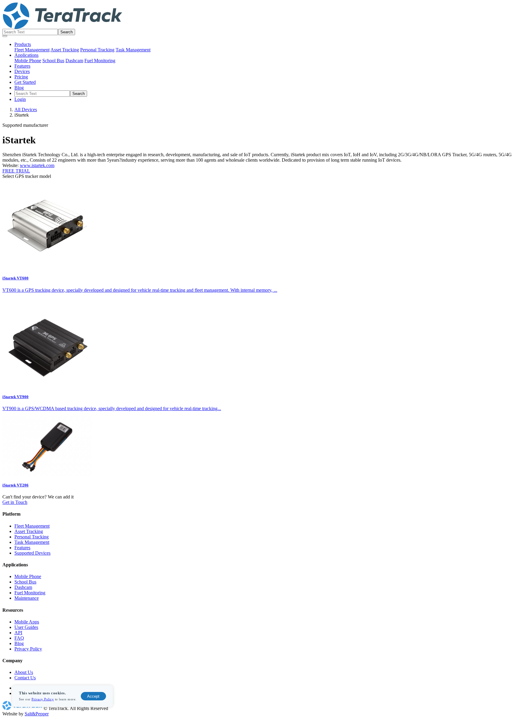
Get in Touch (14, 502)
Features (22, 66)
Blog (19, 87)
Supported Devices (32, 553)
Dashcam (74, 60)
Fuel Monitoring (99, 60)
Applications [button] (26, 55)
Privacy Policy (43, 699)
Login (20, 99)
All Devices (25, 109)
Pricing (21, 76)
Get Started (25, 82)
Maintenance (26, 598)
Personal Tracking (97, 49)
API (18, 632)
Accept (93, 696)
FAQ (19, 638)
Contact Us (25, 677)
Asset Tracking (64, 49)
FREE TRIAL (16, 170)
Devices (22, 71)
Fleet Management (32, 49)
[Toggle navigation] (4, 36)
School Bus (53, 60)
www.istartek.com (37, 165)
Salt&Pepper (37, 713)
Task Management (133, 49)
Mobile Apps (26, 621)
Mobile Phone (27, 60)
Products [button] (22, 44)
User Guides (26, 627)
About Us (23, 672)
